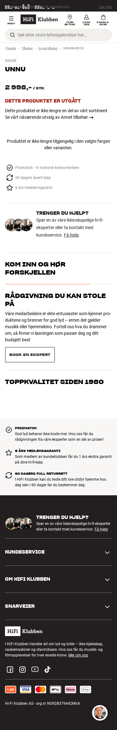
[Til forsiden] (39, 19)
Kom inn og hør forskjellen (35, 268)
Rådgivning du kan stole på (55, 300)
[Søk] (12, 35)
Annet (11, 60)
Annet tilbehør (48, 48)
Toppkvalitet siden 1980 (54, 382)
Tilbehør (27, 48)
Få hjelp (71, 235)
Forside (11, 48)
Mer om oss (78, 655)
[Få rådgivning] (100, 713)
